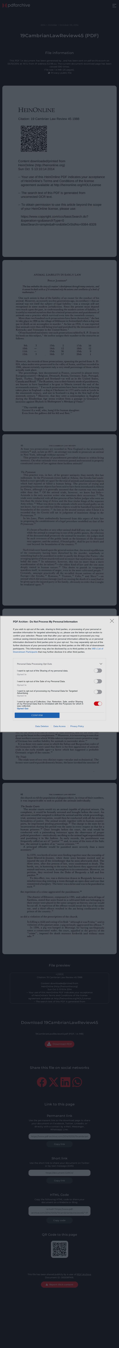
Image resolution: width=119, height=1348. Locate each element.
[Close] (113, 622)
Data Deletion (42, 726)
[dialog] (59, 674)
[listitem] (59, 663)
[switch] (98, 671)
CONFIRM (37, 715)
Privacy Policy (77, 726)
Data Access (59, 726)
